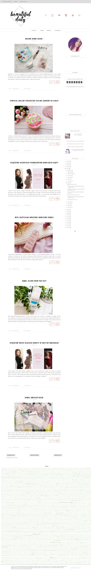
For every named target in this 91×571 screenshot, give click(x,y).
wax (29, 560)
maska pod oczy (38, 514)
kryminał (9, 506)
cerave (21, 479)
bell (5, 474)
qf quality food (7, 542)
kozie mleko (87, 502)
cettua (27, 479)
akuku (70, 468)
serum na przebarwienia (13, 547)
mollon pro (65, 518)
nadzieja (10, 520)
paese (71, 528)
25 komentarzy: (27, 330)
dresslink (59, 486)
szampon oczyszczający (40, 553)
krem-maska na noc (74, 505)
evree (26, 490)
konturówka (49, 502)
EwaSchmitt (29, 490)
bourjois (87, 477)
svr (89, 551)
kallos (32, 499)
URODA (42, 30)
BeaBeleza (59, 473)
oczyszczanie (47, 523)
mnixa (45, 518)
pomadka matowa (24, 538)
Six (11, 549)
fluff (57, 491)
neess (2, 522)
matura (5, 515)
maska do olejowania (28, 513)
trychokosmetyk (24, 557)
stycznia (69, 207)
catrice (63, 478)
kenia (70, 499)
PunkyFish (46, 540)
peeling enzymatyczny (67, 531)
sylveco (4, 553)
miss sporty (69, 516)
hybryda (87, 495)
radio (23, 542)
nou (62, 522)
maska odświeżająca (25, 514)
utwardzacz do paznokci (22, 558)
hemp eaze (5, 495)
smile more (62, 549)
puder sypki (39, 540)
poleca (88, 536)
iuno (87, 496)
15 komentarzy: (27, 385)
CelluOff (87, 478)
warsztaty (22, 560)
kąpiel (60, 499)
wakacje (7, 560)
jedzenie (65, 498)
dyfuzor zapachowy (85, 486)
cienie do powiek (82, 479)
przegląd (87, 539)
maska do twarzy (47, 513)
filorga (43, 491)
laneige (48, 507)
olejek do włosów (55, 526)
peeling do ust (60, 531)
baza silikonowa (39, 473)
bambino (73, 472)
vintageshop (63, 558)
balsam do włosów (60, 472)
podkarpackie (29, 536)
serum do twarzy (84, 546)
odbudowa (67, 523)
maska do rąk (35, 513)
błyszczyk (31, 477)
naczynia (2, 520)
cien (78, 479)
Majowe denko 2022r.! (34, 39)
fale (69, 490)
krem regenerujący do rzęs (55, 505)
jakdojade (19, 498)
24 (12, 468)
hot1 (80, 495)
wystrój (40, 562)
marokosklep (67, 511)
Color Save (66, 481)
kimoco (19, 500)
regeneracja (68, 542)
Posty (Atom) (14, 457)
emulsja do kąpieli (21, 489)
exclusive (33, 490)
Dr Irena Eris (29, 486)
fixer (49, 491)
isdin (85, 496)
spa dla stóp (23, 550)
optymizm (82, 527)
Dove (26, 486)
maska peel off (32, 514)
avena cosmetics (70, 470)
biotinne (28, 475)
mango (16, 511)
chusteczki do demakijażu (56, 479)
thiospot (30, 555)
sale (63, 545)
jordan (8, 499)
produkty (30, 539)
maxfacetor (9, 515)
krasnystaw (3, 503)
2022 (67, 168)
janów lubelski (28, 498)
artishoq (42, 470)
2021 (67, 209)
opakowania (45, 527)
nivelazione (46, 522)
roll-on (85, 544)
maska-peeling (65, 514)
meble (34, 515)
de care (8, 483)
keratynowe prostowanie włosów (11, 500)
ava (59, 470)
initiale (33, 496)
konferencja (26, 502)
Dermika (12, 485)
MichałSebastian (36, 516)
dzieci (12, 487)
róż (44, 545)
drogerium (72, 486)
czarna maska (49, 482)
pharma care (55, 532)
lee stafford (9, 509)
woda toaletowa (43, 561)
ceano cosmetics (76, 478)
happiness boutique (71, 494)
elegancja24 (82, 487)
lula (21, 510)
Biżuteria (56, 475)
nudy (83, 522)
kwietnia (69, 202)
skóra (27, 549)
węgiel (44, 560)
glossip (63, 492)
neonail (17, 522)
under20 (79, 557)
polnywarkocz (8, 538)
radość (26, 542)
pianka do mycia (4, 534)
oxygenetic (59, 528)
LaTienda (74, 507)
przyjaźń (7, 540)
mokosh (61, 518)
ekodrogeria (77, 487)
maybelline (23, 515)
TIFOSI (36, 555)
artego (39, 470)
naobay (24, 520)
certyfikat (24, 479)
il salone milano (11, 496)
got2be (7, 494)
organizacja (20, 528)
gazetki (32, 492)
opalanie (49, 527)
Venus (37, 558)
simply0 (9, 549)
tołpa (46, 555)
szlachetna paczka (73, 553)
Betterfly (13, 474)
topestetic (81, 555)
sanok (70, 545)
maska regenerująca (45, 514)
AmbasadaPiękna (20, 469)
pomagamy (37, 538)
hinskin (60, 495)
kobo (46, 500)
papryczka (38, 529)
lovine (13, 510)
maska (17, 513)
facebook (57, 490)
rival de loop (73, 544)
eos (58, 489)
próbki (68, 539)
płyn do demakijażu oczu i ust (47, 535)
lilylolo (39, 509)
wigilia (67, 560)
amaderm (10, 469)
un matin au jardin (73, 557)
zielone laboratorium (49, 564)
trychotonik (29, 557)
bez (16, 474)
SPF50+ (33, 550)
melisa (73, 515)
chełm (33, 479)
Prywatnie (76, 539)
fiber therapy (23, 491)
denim (51, 483)
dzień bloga (29, 487)
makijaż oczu (72, 510)
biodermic (74, 474)
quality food (12, 542)
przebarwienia (82, 539)
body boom (40, 477)
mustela (31, 519)
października (71, 173)
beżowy (23, 474)
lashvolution (65, 507)
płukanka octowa (20, 535)
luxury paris (30, 510)
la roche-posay (72, 506)
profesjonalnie (34, 539)
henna (11, 495)
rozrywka (37, 545)
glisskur (60, 493)
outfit (56, 528)
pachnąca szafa (66, 528)
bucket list (30, 478)
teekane (78, 554)
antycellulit (76, 469)
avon (80, 470)
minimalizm (60, 516)
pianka (66, 532)
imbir (18, 496)
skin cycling (20, 549)
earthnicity (46, 487)
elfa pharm (88, 487)
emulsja (5, 489)
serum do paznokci (68, 546)
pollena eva (3, 538)
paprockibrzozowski (32, 529)
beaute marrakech (64, 473)
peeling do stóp (47, 531)
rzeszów (52, 545)
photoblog (59, 532)
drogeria (62, 486)
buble (27, 478)
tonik (60, 555)
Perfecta (26, 532)
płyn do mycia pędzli (77, 535)
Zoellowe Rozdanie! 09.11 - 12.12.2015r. (78, 135)
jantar (32, 498)
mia (29, 516)
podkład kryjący (38, 536)
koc (48, 500)
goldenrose (87, 492)
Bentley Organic (9, 474)
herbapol (22, 495)
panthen (27, 529)
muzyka (43, 519)
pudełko (20, 540)
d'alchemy (76, 482)
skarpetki (16, 549)
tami (49, 554)
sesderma (57, 547)
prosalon (50, 539)
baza (28, 473)
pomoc (45, 538)
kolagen (58, 500)
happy (77, 494)
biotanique (24, 475)
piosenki (72, 534)
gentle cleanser (46, 492)
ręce (58, 544)
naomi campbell (29, 520)
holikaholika (74, 495)
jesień (79, 498)
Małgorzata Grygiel (86, 510)
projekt (42, 539)
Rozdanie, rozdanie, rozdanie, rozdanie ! (75, 146)
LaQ (54, 507)
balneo (26, 472)
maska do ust (53, 513)
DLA (70, 485)
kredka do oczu (8, 503)
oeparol (46, 524)
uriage (89, 557)
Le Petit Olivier (3, 509)
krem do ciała (32, 503)
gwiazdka (43, 494)
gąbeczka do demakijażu (38, 492)
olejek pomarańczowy (86, 526)
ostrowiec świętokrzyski (46, 528)
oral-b (86, 527)
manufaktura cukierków (47, 511)
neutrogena (24, 522)
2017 (67, 216)
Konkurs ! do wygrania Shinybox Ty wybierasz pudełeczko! (78, 150)
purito (82, 540)
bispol (47, 475)
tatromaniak (57, 554)
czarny (53, 482)
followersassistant (82, 491)
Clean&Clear (28, 481)
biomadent (9, 475)
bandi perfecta (84, 472)
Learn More (73, 567)
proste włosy (54, 539)
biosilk (16, 475)
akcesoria (55, 468)
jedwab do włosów (60, 498)
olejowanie (14, 527)
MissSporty (74, 516)
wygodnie (17, 562)
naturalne (71, 520)
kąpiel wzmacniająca (65, 499)
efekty (70, 487)
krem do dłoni (37, 503)
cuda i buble (20, 482)
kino (30, 500)
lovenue (10, 510)
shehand (72, 547)
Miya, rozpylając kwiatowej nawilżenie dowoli (34, 217)
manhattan (19, 511)
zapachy (19, 564)
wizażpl (88, 560)
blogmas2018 (4, 477)
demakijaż (27, 483)
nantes (18, 520)
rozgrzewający (29, 545)
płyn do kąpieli (65, 535)
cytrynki (38, 482)
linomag (59, 509)
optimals (74, 527)
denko (57, 483)
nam (15, 520)
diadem (53, 485)
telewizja (88, 554)
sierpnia (69, 177)
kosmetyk (62, 502)
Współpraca (23, 1)
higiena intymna (44, 495)
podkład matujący (45, 536)
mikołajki (44, 516)
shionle (79, 547)
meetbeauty (66, 515)
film (32, 491)
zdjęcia (27, 564)
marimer (57, 511)
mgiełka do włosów (21, 516)
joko (6, 499)
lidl (28, 509)
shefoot (68, 547)
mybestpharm (49, 519)
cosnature (6, 482)
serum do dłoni (62, 546)
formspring (4, 492)
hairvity (55, 494)
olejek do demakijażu (31, 526)
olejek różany (9, 527)
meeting (70, 515)
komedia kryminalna (85, 500)
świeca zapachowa (24, 554)
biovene (40, 475)
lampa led (45, 507)
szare (46, 553)
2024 (67, 165)
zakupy (12, 564)
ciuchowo (16, 481)
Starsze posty (57, 455)
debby (11, 483)
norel (58, 522)
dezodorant (37, 485)
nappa (34, 520)
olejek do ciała (24, 526)
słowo (50, 549)
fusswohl (20, 492)
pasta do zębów (62, 529)
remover (9, 544)
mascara (86, 511)
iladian (16, 496)
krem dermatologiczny (25, 503)
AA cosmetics (28, 468)
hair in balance (50, 494)
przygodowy (3, 540)
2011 (67, 227)
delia (19, 483)
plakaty (75, 534)
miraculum (65, 516)
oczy (42, 523)
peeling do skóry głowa (31, 531)
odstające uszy (79, 523)
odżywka (7, 524)
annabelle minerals (54, 469)
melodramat (77, 515)
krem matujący (87, 503)
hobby (70, 495)
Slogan (44, 549)
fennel (20, 491)
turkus (34, 557)
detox (30, 485)
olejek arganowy (11, 526)
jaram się (38, 498)
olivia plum (19, 527)
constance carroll (78, 481)
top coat (77, 555)
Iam (5, 496)
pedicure (84, 529)
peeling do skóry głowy (39, 531)
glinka (57, 492)
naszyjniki (42, 520)
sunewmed (68, 551)
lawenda (83, 507)
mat (80, 514)
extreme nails (45, 490)
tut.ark (43, 557)
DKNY (68, 485)
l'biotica (53, 506)
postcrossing (73, 538)
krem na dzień (10, 505)
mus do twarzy (23, 519)
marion (60, 511)
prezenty (14, 539)
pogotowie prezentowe (75, 536)
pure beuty (64, 540)
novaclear (65, 522)
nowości (72, 522)
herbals (18, 495)
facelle (64, 490)
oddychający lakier (73, 523)
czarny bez (57, 482)
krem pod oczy (39, 505)
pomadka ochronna (31, 538)
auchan (54, 470)
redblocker (63, 542)
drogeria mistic (67, 486)
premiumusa (85, 538)
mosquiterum (87, 518)
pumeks (43, 540)
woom (67, 561)
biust (49, 475)
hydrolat (2, 496)
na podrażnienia (86, 519)
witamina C (79, 560)
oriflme (31, 528)
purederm (79, 540)
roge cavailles (78, 544)
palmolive (9, 529)
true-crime (13, 557)
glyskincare (72, 492)
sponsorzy (37, 550)
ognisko (52, 524)
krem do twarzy (73, 503)
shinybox (76, 548)
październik (77, 529)
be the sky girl (54, 473)
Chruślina (45, 479)
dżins (43, 487)
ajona (52, 468)
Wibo (49, 560)
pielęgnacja (36, 534)
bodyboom (51, 477)
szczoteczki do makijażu (57, 553)
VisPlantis (79, 558)
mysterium (78, 519)
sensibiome (43, 546)
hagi (46, 494)
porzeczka (51, 538)
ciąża (76, 479)
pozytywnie (78, 538)
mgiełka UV (27, 516)
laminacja (36, 507)
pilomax (68, 534)
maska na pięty (67, 513)
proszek (62, 539)
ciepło (13, 481)
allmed (80, 468)
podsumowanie (63, 536)
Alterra (4, 469)
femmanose (12, 491)
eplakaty (60, 489)
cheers (30, 479)
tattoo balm (68, 554)
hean (79, 494)
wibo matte (53, 560)
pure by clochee (69, 540)
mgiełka (2, 516)
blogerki (74, 476)
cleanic (38, 481)
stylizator (48, 551)
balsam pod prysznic (67, 472)
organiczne (3, 528)
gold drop (78, 492)
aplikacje (5, 470)
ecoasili (49, 487)
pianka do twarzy (11, 534)
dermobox (16, 485)
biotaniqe (20, 475)
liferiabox (33, 509)
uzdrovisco (29, 558)
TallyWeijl (46, 554)
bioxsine (44, 475)
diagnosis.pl (57, 485)
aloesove (85, 468)
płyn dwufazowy (12, 536)
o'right (5, 523)
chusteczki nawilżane (65, 479)
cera (90, 478)
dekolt (13, 483)
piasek (31, 534)
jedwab (49, 498)
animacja (49, 469)
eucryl (5, 490)
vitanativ (88, 558)
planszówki (82, 534)
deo (60, 483)
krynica (12, 506)
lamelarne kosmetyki (30, 507)
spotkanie (45, 550)
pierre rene (53, 534)
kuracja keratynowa (28, 506)
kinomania (34, 500)
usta (16, 558)
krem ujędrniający (63, 505)
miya (84, 516)
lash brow (57, 507)
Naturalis (67, 520)
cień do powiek (4, 481)
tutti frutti (46, 557)
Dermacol (67, 483)
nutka (85, 522)
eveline (8, 490)
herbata (35, 495)
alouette (89, 468)
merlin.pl (84, 515)
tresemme (8, 557)
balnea (23, 472)
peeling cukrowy (10, 531)
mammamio (8, 511)
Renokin (15, 544)
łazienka (42, 510)
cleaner (31, 481)
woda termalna (37, 561)
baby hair (5, 472)
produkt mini (25, 539)
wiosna (70, 560)
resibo (22, 544)
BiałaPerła (27, 474)
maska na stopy (73, 513)
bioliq (6, 475)
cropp (14, 482)
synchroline (16, 553)
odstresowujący (85, 523)
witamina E (84, 560)
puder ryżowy (34, 540)
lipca (69, 179)
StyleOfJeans (31, 551)
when (47, 560)
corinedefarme (84, 481)
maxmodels (18, 515)
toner (54, 555)
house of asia (83, 495)
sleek (42, 549)
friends (13, 492)
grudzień (35, 494)
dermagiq (71, 483)
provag (65, 539)
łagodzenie (36, 510)
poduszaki (68, 536)
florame (52, 491)
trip (11, 557)
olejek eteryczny (63, 526)
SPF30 (30, 550)
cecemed (80, 478)
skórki (34, 549)
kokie (54, 500)
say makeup (83, 545)
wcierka (32, 560)
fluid (59, 491)
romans (87, 544)
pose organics (57, 538)
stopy (10, 551)
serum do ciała (57, 546)
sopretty (87, 549)
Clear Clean (42, 481)
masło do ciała (72, 514)
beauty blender (71, 473)
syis (1, 553)
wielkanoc (64, 560)
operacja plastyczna (68, 527)
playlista (5, 535)
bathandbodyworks (20, 473)
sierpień (88, 547)
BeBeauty (76, 473)
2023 (67, 166)
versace (46, 558)
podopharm (54, 536)
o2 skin (8, 523)
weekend (35, 560)
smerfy (58, 549)
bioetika (82, 474)
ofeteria (49, 524)
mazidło (27, 515)
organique (15, 528)
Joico (4, 499)
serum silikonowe (43, 547)
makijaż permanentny (79, 510)
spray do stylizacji (63, 550)
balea (21, 472)
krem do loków (43, 503)
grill (32, 494)
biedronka (36, 474)
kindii (28, 500)
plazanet (9, 535)
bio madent (66, 474)
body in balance (46, 477)
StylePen (35, 551)
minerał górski (55, 516)
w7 (4, 560)
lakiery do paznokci (16, 507)
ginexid (54, 492)
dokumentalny (16, 486)
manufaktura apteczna (38, 511)
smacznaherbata (54, 549)
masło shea (77, 514)
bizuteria (52, 475)
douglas (22, 486)
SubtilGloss (53, 551)
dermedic (84, 483)
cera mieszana (7, 479)
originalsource (35, 528)
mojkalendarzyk (57, 518)
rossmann (9, 545)
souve (16, 550)
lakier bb (88, 506)
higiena (39, 495)
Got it (79, 567)
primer (22, 539)
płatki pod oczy (14, 535)
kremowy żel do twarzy (82, 505)
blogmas (78, 476)
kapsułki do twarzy (39, 499)
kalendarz (20, 499)
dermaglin (75, 483)
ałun (7, 469)
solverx (85, 549)
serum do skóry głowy (76, 546)
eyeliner (49, 490)
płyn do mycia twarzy (86, 535)
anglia (46, 469)
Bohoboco (55, 477)
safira (61, 545)
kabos (17, 499)
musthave (35, 519)
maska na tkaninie (80, 513)
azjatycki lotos (83, 470)
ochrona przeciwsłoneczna (26, 523)
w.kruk (2, 560)
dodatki (11, 486)
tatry (61, 554)
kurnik (33, 506)
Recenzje (58, 542)
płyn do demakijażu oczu (37, 535)
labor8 (79, 506)
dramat (44, 486)
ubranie (55, 557)
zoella (89, 564)
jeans (47, 498)
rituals (69, 544)
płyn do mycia (71, 535)
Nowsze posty (11, 455)
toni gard (57, 555)
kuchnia (17, 506)
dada (79, 482)
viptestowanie (72, 558)
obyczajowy (18, 523)
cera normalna (12, 479)
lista (67, 509)
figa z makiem (28, 491)
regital (86, 542)
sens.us (35, 546)
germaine (51, 492)
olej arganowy (82, 524)
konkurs (39, 502)
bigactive (54, 474)
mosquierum (82, 518)
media (36, 515)
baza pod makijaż (32, 473)
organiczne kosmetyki (9, 528)
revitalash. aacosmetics (47, 544)
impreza (21, 496)
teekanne (81, 554)
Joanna (81, 498)
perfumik (36, 532)
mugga (12, 519)
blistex (68, 475)
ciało (73, 479)
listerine (69, 509)
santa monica (74, 545)
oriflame (28, 528)
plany (85, 534)
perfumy (40, 532)
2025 (67, 163)
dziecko (19, 487)
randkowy (29, 542)
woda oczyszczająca (29, 561)
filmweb (35, 491)
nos (60, 522)
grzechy (40, 494)
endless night (49, 489)
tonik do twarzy (65, 555)
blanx (60, 475)
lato (76, 507)
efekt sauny (63, 487)
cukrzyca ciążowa (27, 482)
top (75, 555)
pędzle (51, 532)
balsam (29, 472)
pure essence (74, 540)
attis (52, 470)
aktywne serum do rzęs (64, 468)
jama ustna (23, 498)
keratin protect (85, 499)
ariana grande (29, 470)
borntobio (65, 477)
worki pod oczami (71, 561)
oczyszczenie (62, 523)
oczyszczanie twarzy (54, 523)
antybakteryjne (71, 469)
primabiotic (18, 539)
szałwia (29, 553)
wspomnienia (85, 561)
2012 (67, 225)
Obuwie (14, 523)
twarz (51, 557)
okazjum (65, 524)
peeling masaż (81, 531)
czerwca (70, 181)
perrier (44, 532)
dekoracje (16, 483)
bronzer (16, 478)
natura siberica (62, 520)
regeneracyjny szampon (75, 542)
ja (7, 498)
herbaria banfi (26, 495)
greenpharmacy (24, 494)
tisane (44, 555)
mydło (68, 519)
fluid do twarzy (63, 491)
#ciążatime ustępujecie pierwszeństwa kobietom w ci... (75, 189)
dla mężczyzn (73, 485)
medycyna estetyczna (54, 515)
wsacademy (81, 561)
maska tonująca (52, 514)
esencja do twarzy (69, 489)
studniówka (24, 551)
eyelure (52, 490)
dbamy (5, 483)
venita (35, 558)
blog (71, 475)
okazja (62, 524)
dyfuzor (80, 486)
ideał (7, 496)
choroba (41, 479)
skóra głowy (30, 549)
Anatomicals (36, 469)
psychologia (11, 540)
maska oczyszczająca (17, 514)
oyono (62, 528)
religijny (2, 544)
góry (12, 494)
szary (48, 553)
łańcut (40, 510)
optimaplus (78, 527)
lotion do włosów (86, 509)
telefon (84, 554)
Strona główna (6, 1)
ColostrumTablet (71, 481)
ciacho (70, 479)
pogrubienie (81, 536)
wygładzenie (13, 562)
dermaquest (79, 483)
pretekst (10, 539)
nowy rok (80, 522)
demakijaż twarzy (41, 483)
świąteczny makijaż (17, 554)
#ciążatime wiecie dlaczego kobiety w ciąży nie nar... (75, 197)
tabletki (41, 554)
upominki (83, 557)
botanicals (76, 477)
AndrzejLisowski (42, 469)
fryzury (15, 492)
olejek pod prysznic (78, 526)
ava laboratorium (63, 470)
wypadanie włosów (30, 562)
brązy (14, 478)
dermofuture (20, 485)
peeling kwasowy (75, 531)
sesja (60, 547)
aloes (82, 468)
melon (81, 515)
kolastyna (62, 500)
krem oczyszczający (31, 505)
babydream (14, 472)
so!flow (72, 549)
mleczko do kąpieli (16, 518)
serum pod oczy (21, 547)
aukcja (57, 470)
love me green (3, 510)
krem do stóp (60, 503)
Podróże (58, 536)
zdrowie (30, 564)
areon (18, 470)
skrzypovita (37, 549)
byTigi (42, 478)
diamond (61, 485)
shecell (65, 547)
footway (87, 491)
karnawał (45, 499)
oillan (60, 524)
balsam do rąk (48, 472)
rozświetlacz (41, 545)
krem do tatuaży (67, 503)
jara (34, 498)
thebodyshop (19, 555)
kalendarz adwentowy (27, 499)
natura (57, 520)
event (19, 490)
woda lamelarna (16, 561)
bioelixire (79, 474)
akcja (59, 468)
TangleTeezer (52, 554)
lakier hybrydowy (8, 507)
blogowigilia (20, 477)
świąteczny (11, 554)
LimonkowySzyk (44, 509)
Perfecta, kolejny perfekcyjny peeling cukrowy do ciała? (34, 101)
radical (20, 542)
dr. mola (34, 486)
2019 (67, 213)
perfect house (21, 532)
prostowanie (58, 539)
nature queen (75, 520)
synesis (22, 553)
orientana (24, 528)
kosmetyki (69, 502)
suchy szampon (63, 551)
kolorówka (73, 500)
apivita (2, 470)
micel (32, 516)
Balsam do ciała (34, 472)
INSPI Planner (51, 496)
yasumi (57, 562)
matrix (2, 515)
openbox (63, 527)
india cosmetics (26, 496)
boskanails (69, 477)
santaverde (79, 545)
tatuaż (72, 554)
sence (30, 546)
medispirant (47, 515)
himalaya (56, 495)
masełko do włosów (13, 513)
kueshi (21, 506)
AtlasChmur (48, 470)
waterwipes (26, 560)
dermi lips (9, 485)
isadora (79, 496)
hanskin (66, 494)
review (38, 544)
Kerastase (77, 499)
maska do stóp (40, 513)
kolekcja (69, 500)
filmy (38, 491)
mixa (82, 516)
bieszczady (50, 474)
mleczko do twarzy (23, 518)
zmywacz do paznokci (75, 564)
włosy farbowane (7, 561)
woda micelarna (23, 561)
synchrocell (12, 553)
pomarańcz (42, 538)
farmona (81, 490)
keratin (80, 499)
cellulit (84, 478)
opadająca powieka (39, 527)
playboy (2, 535)
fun (18, 492)
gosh (5, 494)
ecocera (52, 487)
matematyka (83, 514)
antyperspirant (81, 469)
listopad (73, 509)
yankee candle (53, 562)
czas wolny (63, 482)
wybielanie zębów (4, 562)
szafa (27, 553)
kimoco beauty (24, 500)
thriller (33, 555)
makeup (57, 510)
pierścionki (62, 534)
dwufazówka (76, 486)
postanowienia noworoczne (65, 538)
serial (50, 546)
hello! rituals (87, 494)
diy (65, 485)
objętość (11, 523)
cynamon (32, 482)
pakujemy (79, 528)
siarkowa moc (83, 547)
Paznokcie (72, 530)
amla (28, 469)
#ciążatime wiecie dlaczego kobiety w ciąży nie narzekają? (34, 343)
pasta (52, 529)
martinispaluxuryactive (75, 511)
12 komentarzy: (27, 447)
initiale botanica (38, 496)
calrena (44, 478)
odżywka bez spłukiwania (15, 524)
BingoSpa (61, 474)
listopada (70, 172)
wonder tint (63, 561)
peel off (87, 529)
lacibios (82, 506)
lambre (22, 507)
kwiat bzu (46, 506)
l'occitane (57, 506)
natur (45, 520)
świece (29, 554)
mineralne (51, 516)
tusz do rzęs (38, 557)
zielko (43, 564)
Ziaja (35, 564)
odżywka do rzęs (32, 524)
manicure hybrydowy (30, 511)
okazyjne (69, 524)
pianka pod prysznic (26, 534)
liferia (30, 509)
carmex (58, 478)
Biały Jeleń (32, 474)
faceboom (61, 490)
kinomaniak (38, 500)
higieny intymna (51, 495)
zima (61, 564)
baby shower (9, 472)
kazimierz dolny (55, 499)
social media (81, 549)
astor (45, 470)
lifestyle (36, 509)
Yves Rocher (66, 562)
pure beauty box (57, 541)
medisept (43, 515)
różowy (49, 545)
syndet (20, 553)
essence (82, 489)
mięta (41, 516)
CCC (71, 478)
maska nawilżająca (9, 514)
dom (20, 486)
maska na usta (86, 513)
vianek (51, 558)
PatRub (67, 530)
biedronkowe (41, 474)
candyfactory (51, 478)
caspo (61, 478)
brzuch (22, 478)
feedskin (2, 491)
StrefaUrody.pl (14, 551)
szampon (33, 553)
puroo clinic (86, 540)
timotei (39, 555)
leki (11, 509)
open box (58, 527)
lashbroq (61, 507)
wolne (60, 561)
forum (8, 492)
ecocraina (56, 487)
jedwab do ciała (54, 498)
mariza (63, 511)
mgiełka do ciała (7, 516)
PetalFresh (47, 532)
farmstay (85, 490)
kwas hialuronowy (38, 506)
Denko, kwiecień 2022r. (34, 397)
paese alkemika (74, 528)
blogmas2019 (10, 477)
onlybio (33, 527)
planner (78, 534)
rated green (39, 542)
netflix (20, 522)
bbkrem (49, 473)
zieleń (41, 564)
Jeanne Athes (43, 498)
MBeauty (30, 515)
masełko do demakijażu (5, 513)
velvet (32, 558)
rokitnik (82, 544)
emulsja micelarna (29, 489)
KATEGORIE (57, 30)
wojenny (56, 561)
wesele (38, 560)
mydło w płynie (73, 519)
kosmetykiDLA (76, 502)
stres (18, 551)
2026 (67, 161)
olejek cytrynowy (17, 526)
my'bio (46, 519)
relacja (89, 542)
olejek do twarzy (48, 526)
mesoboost (88, 515)
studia (20, 551)
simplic (6, 549)
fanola (75, 490)
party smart (45, 529)
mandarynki (12, 511)
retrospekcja (25, 544)
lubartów (15, 510)
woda (12, 561)
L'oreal (60, 506)
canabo (47, 478)
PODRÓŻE (48, 30)
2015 (67, 220)
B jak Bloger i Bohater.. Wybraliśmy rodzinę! (75, 141)
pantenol (24, 529)
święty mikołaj (37, 554)
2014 (67, 222)
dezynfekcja (50, 485)
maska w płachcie (59, 514)
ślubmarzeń (85, 553)
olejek (6, 526)
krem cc (18, 503)
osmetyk (39, 528)
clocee (45, 481)
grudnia (69, 170)
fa (54, 490)
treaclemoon (3, 557)
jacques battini (11, 498)
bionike (13, 475)
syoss (25, 553)
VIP (66, 558)
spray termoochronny (71, 550)
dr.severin (41, 486)
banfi (88, 472)
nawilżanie (85, 520)
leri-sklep (22, 509)
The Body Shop (4, 555)
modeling (50, 518)
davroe (83, 482)
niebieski (32, 522)
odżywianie (3, 524)
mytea (82, 519)
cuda (16, 482)
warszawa (18, 560)
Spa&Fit (27, 550)
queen (16, 542)
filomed (40, 491)
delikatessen (22, 483)
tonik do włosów (71, 555)
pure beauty (51, 540)
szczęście (51, 553)
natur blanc (48, 520)
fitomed (47, 491)
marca (69, 203)
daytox (2, 483)
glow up (67, 492)
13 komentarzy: (27, 205)
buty (40, 478)
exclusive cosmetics (39, 490)
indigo (31, 496)
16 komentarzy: (27, 150)
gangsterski (24, 492)
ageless (49, 468)
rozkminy (33, 545)
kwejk (43, 506)
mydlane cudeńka (64, 519)
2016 (67, 218)
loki (75, 509)
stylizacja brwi (44, 551)
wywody (43, 562)
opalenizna (53, 527)
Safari (58, 545)
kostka (80, 502)
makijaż (67, 510)
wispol (76, 560)
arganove (24, 470)
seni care (32, 546)
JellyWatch (69, 498)
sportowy (41, 550)
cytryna (35, 482)
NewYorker (28, 522)
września (70, 175)
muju (15, 519)
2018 (67, 215)
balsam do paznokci (42, 472)
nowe (70, 522)
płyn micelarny (19, 536)
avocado (77, 470)
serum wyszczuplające (50, 547)
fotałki (10, 492)
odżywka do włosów (39, 524)
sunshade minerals (74, 551)
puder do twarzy (28, 540)
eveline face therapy (14, 490)
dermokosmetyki (26, 485)
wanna (15, 560)
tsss (32, 557)
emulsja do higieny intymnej (12, 489)
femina (8, 491)
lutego (69, 205)
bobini (36, 477)
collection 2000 (61, 481)
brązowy (11, 478)
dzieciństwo (15, 487)
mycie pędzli (57, 519)
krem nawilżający (24, 505)
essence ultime (87, 489)
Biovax (37, 475)
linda (48, 509)
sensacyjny (39, 546)
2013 (67, 224)
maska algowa (22, 513)
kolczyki (66, 500)
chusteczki (49, 479)
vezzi (49, 558)
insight (45, 496)
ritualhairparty (65, 544)
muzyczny (39, 519)
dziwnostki (40, 487)
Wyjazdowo (22, 562)
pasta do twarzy (56, 529)
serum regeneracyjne (28, 547)
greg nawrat (29, 494)
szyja (82, 553)
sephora (47, 546)
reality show (43, 542)
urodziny (13, 558)
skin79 (24, 549)
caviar (69, 478)
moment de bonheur (71, 518)
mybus (54, 519)
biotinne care (33, 475)
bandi (79, 472)
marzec (81, 511)
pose (54, 538)
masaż (84, 511)
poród (48, 538)
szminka (79, 553)
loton (90, 509)
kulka (23, 506)
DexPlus (33, 485)
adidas (42, 468)
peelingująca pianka (11, 532)
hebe (81, 494)
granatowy (15, 494)
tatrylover (64, 554)
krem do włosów (81, 503)
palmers (5, 529)
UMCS (69, 557)
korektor (57, 502)
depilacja (63, 483)
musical (28, 519)
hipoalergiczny (64, 495)
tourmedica (86, 555)
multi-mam (18, 519)
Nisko (37, 522)
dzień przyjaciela (34, 487)
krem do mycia (49, 503)
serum (52, 546)
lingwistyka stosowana (54, 509)
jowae (11, 499)
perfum (29, 532)
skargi (13, 549)
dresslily (55, 486)
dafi (81, 482)
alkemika (76, 468)
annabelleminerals (62, 469)
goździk (9, 494)
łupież (46, 510)
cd (72, 478)
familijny (72, 490)
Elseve (2, 489)
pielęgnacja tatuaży (44, 534)
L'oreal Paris (65, 506)
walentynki (11, 560)
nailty (13, 520)
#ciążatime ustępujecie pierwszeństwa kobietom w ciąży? (34, 162)
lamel (25, 507)
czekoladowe (68, 482)
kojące (51, 500)
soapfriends (76, 549)
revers (29, 544)
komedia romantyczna (11, 502)
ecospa (59, 487)
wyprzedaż (36, 562)
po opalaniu (25, 536)
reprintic (18, 544)
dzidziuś (9, 487)
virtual (76, 558)
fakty (67, 490)
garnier (28, 493)
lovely (7, 510)
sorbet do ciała (11, 550)
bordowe (61, 477)
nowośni (76, 522)
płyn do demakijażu (28, 535)
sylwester (8, 553)
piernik (49, 534)
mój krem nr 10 (8, 519)
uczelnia (59, 557)
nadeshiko (6, 520)
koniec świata (34, 502)
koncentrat (21, 502)
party (42, 529)
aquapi (15, 470)
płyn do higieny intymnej (58, 535)
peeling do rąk (24, 531)
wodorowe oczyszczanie (50, 561)
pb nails (81, 529)
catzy (67, 478)
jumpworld (14, 499)
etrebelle (2, 490)
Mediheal (39, 515)
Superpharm (80, 551)
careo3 (55, 478)
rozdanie (24, 545)
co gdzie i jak (56, 481)
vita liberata (84, 558)
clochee (48, 481)
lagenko (85, 506)
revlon (53, 544)
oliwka (23, 527)
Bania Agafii (3, 473)
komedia (79, 500)
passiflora (49, 529)
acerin (39, 468)
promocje (46, 539)
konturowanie (44, 502)
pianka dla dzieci (71, 532)
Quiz (18, 542)
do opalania (7, 486)
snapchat (65, 549)
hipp (68, 495)
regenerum (82, 542)
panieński (17, 529)
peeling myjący (86, 531)
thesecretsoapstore (25, 555)
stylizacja (39, 551)
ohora (57, 524)
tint (41, 555)
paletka (82, 528)
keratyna (2, 500)
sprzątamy (81, 550)
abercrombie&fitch (34, 468)
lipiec (62, 509)
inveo (72, 496)
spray (58, 550)
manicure (24, 511)
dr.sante (37, 486)
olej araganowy (76, 524)
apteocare (12, 470)
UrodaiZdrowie (4, 558)
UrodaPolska (9, 558)
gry (37, 494)
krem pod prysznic (46, 505)
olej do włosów (88, 524)
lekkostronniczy (15, 509)
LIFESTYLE (34, 30)
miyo (87, 516)
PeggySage (16, 532)
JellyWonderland (74, 498)
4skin (15, 468)
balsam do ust (54, 472)
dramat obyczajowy (50, 486)
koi (49, 500)
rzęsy (56, 545)
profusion (39, 539)
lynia (33, 510)
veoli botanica (42, 558)
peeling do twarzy (54, 531)
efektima (67, 487)
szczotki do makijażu (66, 553)
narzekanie (38, 520)
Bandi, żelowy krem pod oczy (34, 281)
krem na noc (17, 505)
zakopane (9, 564)
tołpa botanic (50, 555)
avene (74, 470)
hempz (8, 495)
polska (12, 538)
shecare (62, 547)
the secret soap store (12, 555)
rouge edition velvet (15, 545)
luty (27, 510)
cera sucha (18, 479)
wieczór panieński (58, 560)
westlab (41, 560)
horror (78, 495)
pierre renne (58, 534)
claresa (24, 481)
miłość (47, 516)
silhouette (3, 549)
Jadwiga (15, 498)
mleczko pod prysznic (31, 518)
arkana (36, 470)
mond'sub (77, 518)
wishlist (73, 560)
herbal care (15, 495)
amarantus (15, 469)
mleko (42, 518)
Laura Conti (80, 507)
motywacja (3, 519)
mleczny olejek (38, 518)
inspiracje (56, 496)
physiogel (63, 532)
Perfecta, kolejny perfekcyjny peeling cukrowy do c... (75, 186)
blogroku (24, 477)
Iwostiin (2, 498)
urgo (86, 557)
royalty (20, 545)
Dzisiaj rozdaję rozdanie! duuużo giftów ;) (75, 143)
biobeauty (70, 474)
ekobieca (73, 487)
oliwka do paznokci (27, 527)
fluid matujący (68, 491)
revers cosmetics (33, 544)
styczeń (27, 551)
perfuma (33, 532)
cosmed (2, 482)
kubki (15, 506)
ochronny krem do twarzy (36, 523)
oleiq (72, 524)
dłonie (86, 485)
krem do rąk (55, 503)
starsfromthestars (5, 551)
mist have (79, 516)
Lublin (19, 510)
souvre (18, 550)
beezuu (2, 474)
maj (54, 510)
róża (46, 545)
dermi (6, 485)
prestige (7, 539)
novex (68, 522)
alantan (73, 468)
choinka (38, 479)
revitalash (41, 544)
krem (13, 503)
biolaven (2, 475)
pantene (20, 529)
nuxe (90, 522)
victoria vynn (58, 558)
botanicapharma (82, 477)
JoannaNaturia (86, 498)
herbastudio (32, 495)
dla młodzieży (79, 485)
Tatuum (74, 554)
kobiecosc (43, 500)
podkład (33, 536)
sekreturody (16, 546)
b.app (88, 470)
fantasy (77, 490)
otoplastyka (52, 528)
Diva (64, 485)
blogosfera (15, 477)
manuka (53, 511)
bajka (18, 472)
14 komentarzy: (27, 268)
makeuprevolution (62, 510)
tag (43, 554)
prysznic (72, 539)
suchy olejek (57, 551)
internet (63, 496)
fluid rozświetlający (75, 491)
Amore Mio (31, 469)
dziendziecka (24, 487)
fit (44, 491)
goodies (2, 494)
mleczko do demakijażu (8, 518)
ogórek (55, 524)
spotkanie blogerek (52, 550)
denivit (54, 483)
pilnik (66, 534)
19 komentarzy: (27, 88)
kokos (56, 500)
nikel (35, 522)
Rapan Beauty (33, 542)
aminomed (25, 469)
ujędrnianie (65, 557)
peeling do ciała (17, 531)
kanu (35, 499)
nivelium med (51, 522)
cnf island (51, 481)
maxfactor (13, 515)
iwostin (5, 498)
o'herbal (2, 523)
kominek (17, 502)
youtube (60, 562)
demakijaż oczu (34, 483)
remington (6, 544)
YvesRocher (71, 562)
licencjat (26, 509)
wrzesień (76, 561)
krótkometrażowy (4, 506)
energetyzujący (54, 489)
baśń (16, 473)
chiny (35, 479)
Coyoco (12, 482)
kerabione (73, 499)
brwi (20, 478)
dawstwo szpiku (88, 482)
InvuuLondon (75, 496)
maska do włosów (60, 513)
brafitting (7, 478)
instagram (60, 496)
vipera (68, 558)
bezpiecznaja (19, 474)
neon (15, 522)
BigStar (57, 474)
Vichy (54, 558)
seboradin (12, 546)
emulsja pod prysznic (37, 489)
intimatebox (68, 496)
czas (60, 482)
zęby (33, 564)
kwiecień (49, 506)
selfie (19, 546)
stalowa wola (86, 550)
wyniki (25, 562)
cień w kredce (9, 481)
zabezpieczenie (84, 562)
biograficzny (87, 474)
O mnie (16, 1)
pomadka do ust (17, 538)
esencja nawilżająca (77, 489)
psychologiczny (16, 540)
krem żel (68, 505)
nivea (43, 522)
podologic (50, 536)
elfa (85, 487)
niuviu (40, 522)
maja (69, 182)
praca (81, 538)
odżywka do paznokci (24, 524)
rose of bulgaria (4, 545)
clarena (20, 481)
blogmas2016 (83, 476)
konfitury (30, 502)
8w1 (22, 468)
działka (6, 487)
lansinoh (51, 507)
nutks (88, 522)
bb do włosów (45, 473)
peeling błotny (3, 531)
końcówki (53, 502)
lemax (19, 509)
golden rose (83, 492)
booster (59, 477)
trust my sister (18, 557)
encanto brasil (43, 489)
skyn (40, 549)
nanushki (21, 520)
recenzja (53, 542)
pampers (13, 529)
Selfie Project (22, 546)
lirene (65, 509)
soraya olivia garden (5, 550)
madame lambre (50, 510)
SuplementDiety (85, 551)
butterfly (37, 478)
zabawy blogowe (77, 562)
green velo (19, 494)
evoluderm (23, 490)
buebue (34, 478)
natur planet (53, 520)
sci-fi (9, 546)
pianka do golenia (78, 532)
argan (20, 470)
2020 (67, 211)
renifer (12, 544)
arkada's (33, 470)
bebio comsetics (81, 473)
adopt (45, 468)
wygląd (9, 562)
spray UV (77, 550)
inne (43, 496)
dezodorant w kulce (43, 485)
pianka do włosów (18, 534)
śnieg (8, 554)
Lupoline (24, 510)
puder (23, 540)
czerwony (72, 482)
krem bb (15, 503)
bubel (25, 478)
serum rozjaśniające (36, 547)
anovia (67, 469)
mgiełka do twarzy (14, 516)
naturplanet (81, 520)
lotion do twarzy (79, 509)
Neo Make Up (6, 522)
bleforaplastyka (64, 475)
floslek (55, 491)
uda (62, 557)
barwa (7, 473)
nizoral (55, 522)
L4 (68, 506)
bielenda (46, 474)
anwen (86, 469)
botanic (72, 477)
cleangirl (34, 481)
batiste (25, 473)
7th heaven (18, 468)
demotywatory (47, 483)
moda (47, 518)
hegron (83, 494)
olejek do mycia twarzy (40, 526)
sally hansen (66, 545)
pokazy (85, 536)
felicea (5, 491)
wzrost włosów (47, 562)
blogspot (27, 477)
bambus (76, 472)
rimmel (60, 544)
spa (20, 550)
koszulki (83, 502)
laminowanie (40, 507)
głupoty (75, 492)
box (89, 477)
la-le (77, 506)
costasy (9, 482)
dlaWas (83, 485)
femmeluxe (16, 491)
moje (53, 518)
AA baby (24, 468)
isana (83, 496)
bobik (34, 477)
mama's (4, 511)
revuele (55, 544)
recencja (47, 542)
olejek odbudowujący (70, 526)
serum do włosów (5, 548)
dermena (2, 485)
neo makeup (11, 522)
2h (13, 468)
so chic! (69, 549)
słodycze (47, 549)
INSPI (47, 496)
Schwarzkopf (4, 546)
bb (42, 473)
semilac (26, 546)
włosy (2, 561)
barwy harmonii (12, 473)
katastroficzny (49, 499)
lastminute (70, 507)
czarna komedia (43, 482)
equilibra (64, 489)
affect (47, 468)
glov (65, 492)
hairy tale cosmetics (60, 494)
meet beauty (60, 515)
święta (32, 554)
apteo (8, 470)
